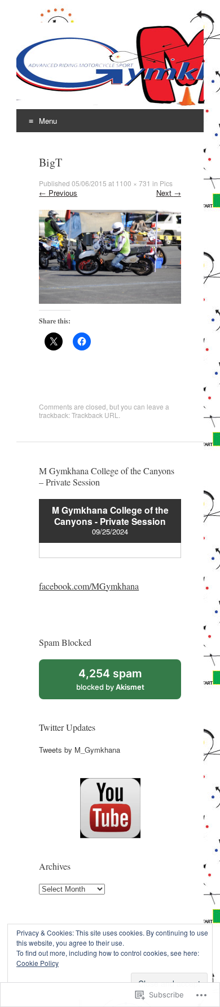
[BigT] (110, 300)
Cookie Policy (37, 963)
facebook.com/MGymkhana (89, 586)
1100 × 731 (133, 183)
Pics (166, 183)
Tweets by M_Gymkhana (79, 749)
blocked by (122, 683)
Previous (58, 192)
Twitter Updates (67, 727)
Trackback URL (95, 415)
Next (168, 192)
